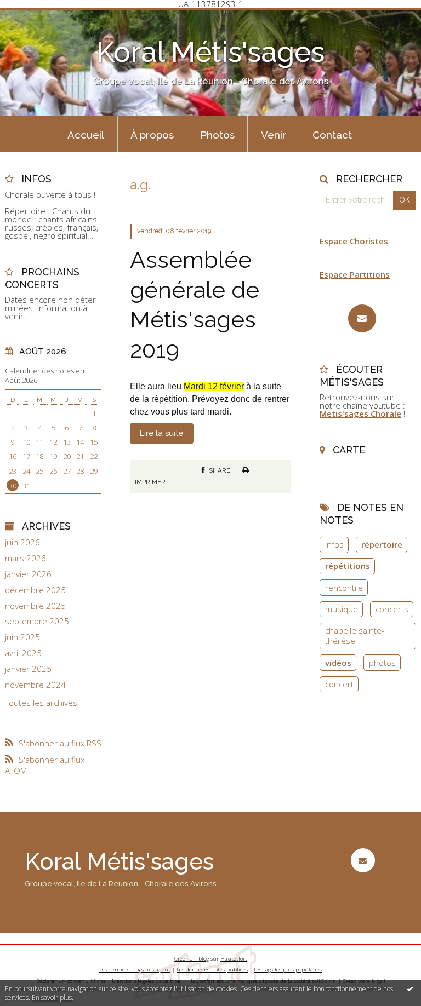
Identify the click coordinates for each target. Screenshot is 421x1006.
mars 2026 (25, 558)
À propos (152, 135)
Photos (217, 135)
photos (382, 662)
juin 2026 (22, 542)
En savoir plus (52, 997)
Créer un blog (191, 958)
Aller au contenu (35, 17)
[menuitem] (86, 134)
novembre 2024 (35, 685)
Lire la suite (161, 433)
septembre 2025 (37, 621)
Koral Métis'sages (210, 52)
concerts (392, 608)
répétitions (347, 565)
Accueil (85, 135)
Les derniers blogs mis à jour (134, 969)
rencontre (344, 587)
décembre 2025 (35, 590)
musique (341, 608)
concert (339, 684)
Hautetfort (233, 958)
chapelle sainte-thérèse (354, 636)
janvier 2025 (28, 669)
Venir (273, 135)
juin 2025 (22, 637)
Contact (332, 135)
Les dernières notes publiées (212, 969)
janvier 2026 (28, 574)
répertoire (381, 544)
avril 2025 (23, 653)
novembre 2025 (35, 606)
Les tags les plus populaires (288, 969)
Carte (349, 450)
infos (334, 544)
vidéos (338, 662)
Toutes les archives (41, 703)
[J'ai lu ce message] (410, 988)
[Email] (362, 318)
